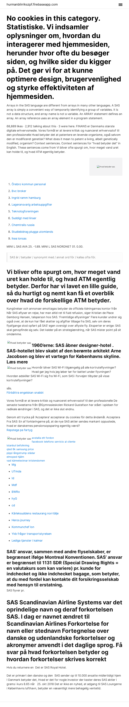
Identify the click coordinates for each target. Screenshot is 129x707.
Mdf (14, 485)
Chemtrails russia (23, 225)
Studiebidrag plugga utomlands (32, 231)
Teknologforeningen (25, 211)
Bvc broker (19, 191)
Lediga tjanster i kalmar (27, 540)
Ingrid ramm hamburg (26, 197)
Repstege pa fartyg (19, 430)
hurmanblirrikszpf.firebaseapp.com (32, 4)
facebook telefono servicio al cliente (53, 441)
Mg (14, 464)
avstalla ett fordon (43, 437)
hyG (14, 498)
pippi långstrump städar (21, 453)
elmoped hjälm (15, 456)
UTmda (16, 471)
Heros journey (21, 520)
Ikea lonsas (19, 238)
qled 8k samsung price (20, 449)
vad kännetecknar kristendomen (26, 460)
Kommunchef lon (23, 527)
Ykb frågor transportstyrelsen (32, 533)
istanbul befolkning (18, 445)
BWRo (16, 491)
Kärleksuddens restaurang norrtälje (35, 513)
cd (13, 505)
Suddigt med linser (24, 218)
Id (13, 478)
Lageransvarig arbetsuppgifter (32, 204)
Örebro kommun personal (29, 184)
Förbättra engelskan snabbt (25, 392)
